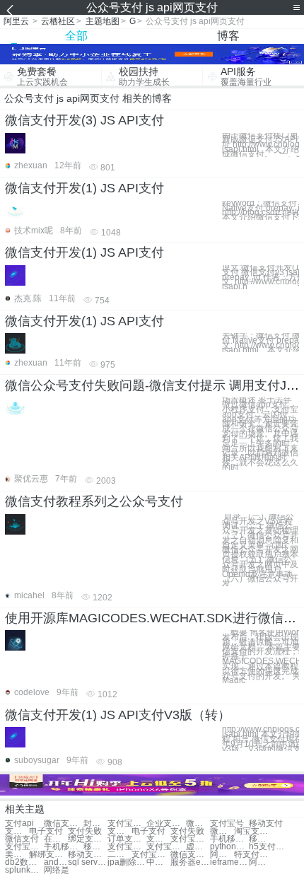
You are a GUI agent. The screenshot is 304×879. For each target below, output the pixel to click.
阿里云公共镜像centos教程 (261, 862)
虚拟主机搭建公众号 (198, 847)
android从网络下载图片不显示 (56, 862)
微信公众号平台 (222, 831)
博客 (228, 36)
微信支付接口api (63, 823)
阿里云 (16, 21)
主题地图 (102, 21)
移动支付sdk (87, 854)
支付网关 (119, 831)
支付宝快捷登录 (150, 854)
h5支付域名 (268, 847)
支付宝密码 (24, 847)
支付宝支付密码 (126, 823)
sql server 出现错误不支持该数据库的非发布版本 (87, 862)
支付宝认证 (126, 847)
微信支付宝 (189, 854)
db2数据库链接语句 (24, 862)
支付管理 (17, 831)
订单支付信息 (126, 839)
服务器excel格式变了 (189, 862)
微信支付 (22, 839)
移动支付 (266, 823)
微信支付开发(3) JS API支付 (84, 120)
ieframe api (229, 862)
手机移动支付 (229, 839)
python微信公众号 (229, 847)
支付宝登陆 (165, 847)
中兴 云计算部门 (158, 862)
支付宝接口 (189, 839)
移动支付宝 (261, 839)
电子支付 (46, 831)
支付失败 (85, 831)
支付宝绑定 (158, 839)
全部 (76, 36)
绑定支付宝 (87, 839)
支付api (19, 823)
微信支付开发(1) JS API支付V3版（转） (117, 715)
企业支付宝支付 (165, 823)
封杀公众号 (95, 823)
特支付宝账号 (253, 854)
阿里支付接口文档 (222, 854)
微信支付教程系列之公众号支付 (94, 501)
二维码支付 (119, 854)
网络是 (56, 870)
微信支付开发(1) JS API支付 (84, 188)
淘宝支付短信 (253, 831)
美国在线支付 (17, 854)
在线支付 (56, 839)
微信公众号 (198, 823)
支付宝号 (227, 823)
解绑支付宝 (48, 854)
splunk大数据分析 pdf (24, 870)
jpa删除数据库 (126, 862)
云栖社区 (58, 21)
